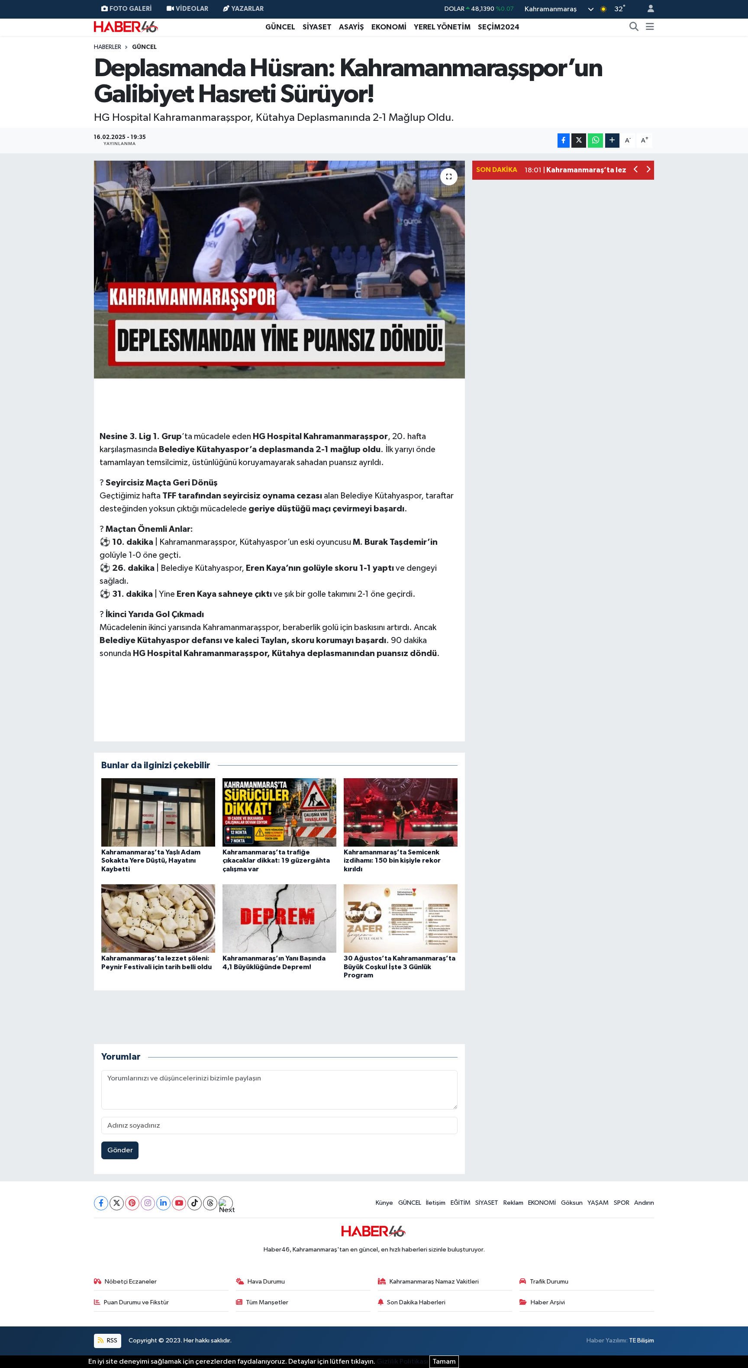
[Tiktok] (194, 1203)
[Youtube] (179, 1203)
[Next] (226, 1203)
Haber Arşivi (548, 1302)
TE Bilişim (641, 1340)
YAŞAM (598, 1203)
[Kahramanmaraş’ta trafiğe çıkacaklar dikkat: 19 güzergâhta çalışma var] (279, 812)
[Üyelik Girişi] (647, 9)
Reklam (513, 1203)
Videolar (192, 9)
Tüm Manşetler (267, 1302)
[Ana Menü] (650, 27)
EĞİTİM (461, 1203)
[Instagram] (148, 1203)
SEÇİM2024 (498, 27)
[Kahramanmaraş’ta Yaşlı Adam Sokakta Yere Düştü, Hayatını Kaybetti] (158, 812)
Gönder (120, 1150)
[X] (117, 1203)
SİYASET (317, 27)
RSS (111, 1340)
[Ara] (634, 27)
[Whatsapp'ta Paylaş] (595, 140)
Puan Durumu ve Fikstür (136, 1302)
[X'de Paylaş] (578, 140)
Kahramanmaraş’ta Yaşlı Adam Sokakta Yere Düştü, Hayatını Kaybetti (150, 860)
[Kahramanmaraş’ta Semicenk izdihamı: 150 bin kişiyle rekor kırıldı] (401, 812)
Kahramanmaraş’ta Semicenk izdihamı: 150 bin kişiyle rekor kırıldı (392, 860)
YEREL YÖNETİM (442, 27)
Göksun (572, 1203)
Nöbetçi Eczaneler (131, 1281)
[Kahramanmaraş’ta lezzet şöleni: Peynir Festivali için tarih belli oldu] (158, 918)
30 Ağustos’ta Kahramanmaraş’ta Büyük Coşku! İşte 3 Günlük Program (399, 966)
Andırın (644, 1203)
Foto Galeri (131, 9)
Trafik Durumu (549, 1281)
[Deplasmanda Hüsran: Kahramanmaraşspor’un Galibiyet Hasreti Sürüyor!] (279, 269)
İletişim (435, 1203)
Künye (384, 1203)
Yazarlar (248, 9)
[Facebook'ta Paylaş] (564, 140)
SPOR (621, 1203)
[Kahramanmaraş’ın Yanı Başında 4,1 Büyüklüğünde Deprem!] (279, 918)
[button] (636, 170)
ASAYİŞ (351, 27)
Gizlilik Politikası (402, 1361)
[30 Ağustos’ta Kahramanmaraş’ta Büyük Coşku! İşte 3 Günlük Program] (401, 918)
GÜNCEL (280, 27)
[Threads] (210, 1203)
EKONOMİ (388, 27)
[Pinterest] (132, 1203)
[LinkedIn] (163, 1203)
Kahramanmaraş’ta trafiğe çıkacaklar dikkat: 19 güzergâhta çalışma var (276, 860)
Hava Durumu (266, 1281)
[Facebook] (101, 1203)
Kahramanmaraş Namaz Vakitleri (434, 1281)
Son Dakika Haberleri (416, 1302)
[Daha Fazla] (612, 140)
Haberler (107, 47)
